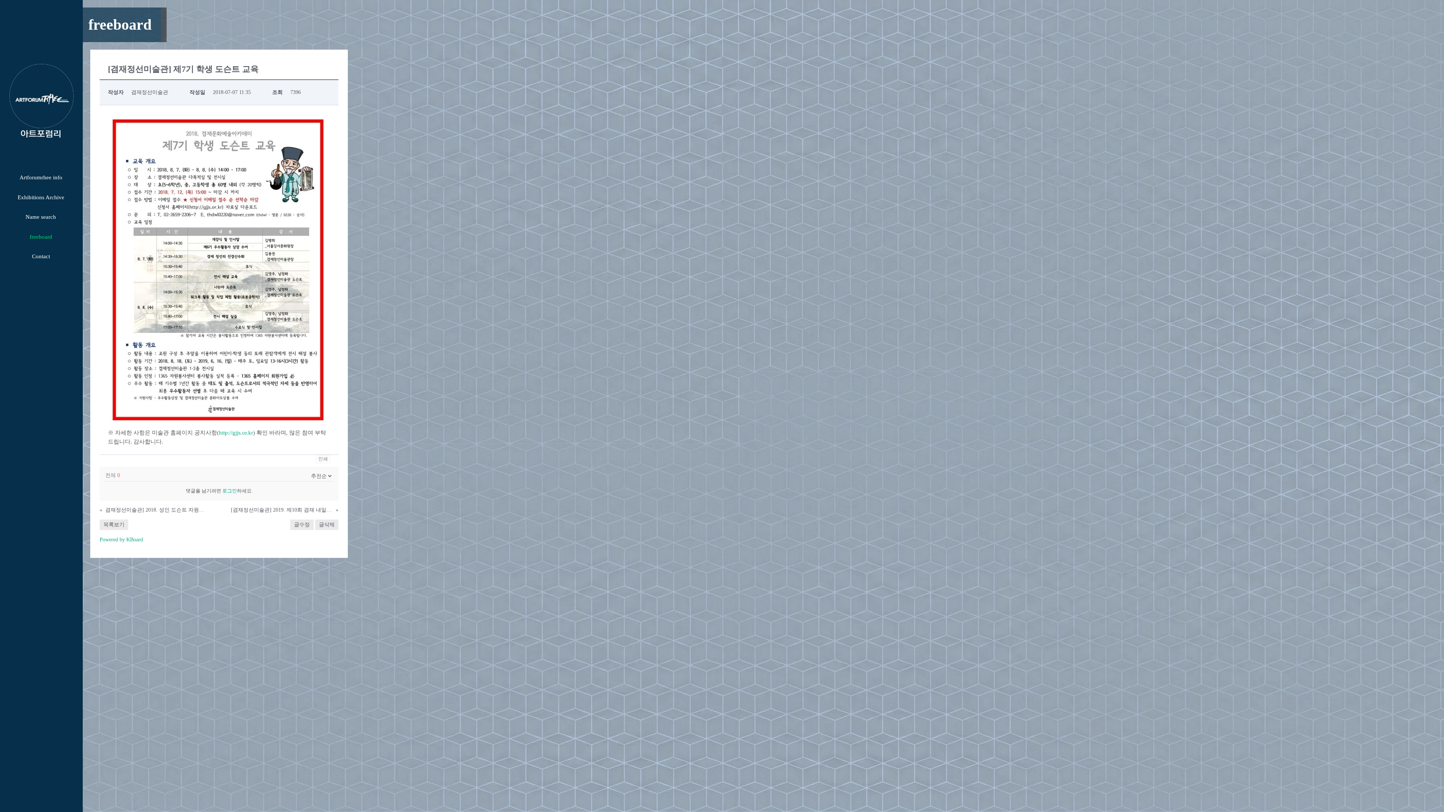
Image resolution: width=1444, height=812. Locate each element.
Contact (41, 256)
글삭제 (327, 524)
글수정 (302, 524)
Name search (41, 217)
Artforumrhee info (41, 177)
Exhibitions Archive (41, 197)
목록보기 (113, 524)
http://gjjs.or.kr (236, 433)
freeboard (41, 237)
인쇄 (323, 459)
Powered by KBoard (121, 539)
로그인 (229, 491)
